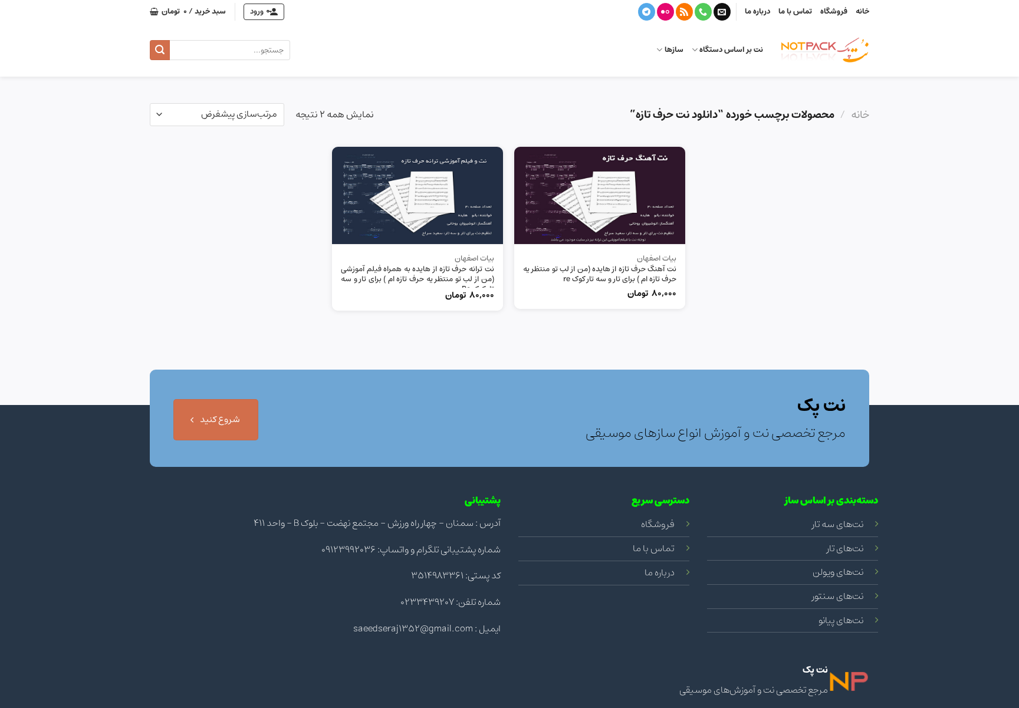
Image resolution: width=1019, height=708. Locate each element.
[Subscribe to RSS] (684, 12)
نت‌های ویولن (838, 572)
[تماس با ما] (703, 12)
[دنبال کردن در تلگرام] (646, 12)
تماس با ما (795, 11)
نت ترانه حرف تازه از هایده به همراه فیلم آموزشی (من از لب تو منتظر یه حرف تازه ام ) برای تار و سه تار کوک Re (417, 280)
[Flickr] (665, 12)
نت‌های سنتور (837, 596)
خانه (862, 11)
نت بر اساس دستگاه (731, 50)
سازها (674, 50)
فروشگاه (833, 11)
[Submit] (160, 50)
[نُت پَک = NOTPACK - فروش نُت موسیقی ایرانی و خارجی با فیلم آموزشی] (825, 50)
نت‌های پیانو (841, 620)
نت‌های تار (845, 548)
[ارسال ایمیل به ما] (722, 12)
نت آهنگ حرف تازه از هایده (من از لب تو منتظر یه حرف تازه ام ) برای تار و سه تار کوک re (599, 275)
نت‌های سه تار (837, 524)
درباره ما (757, 11)
